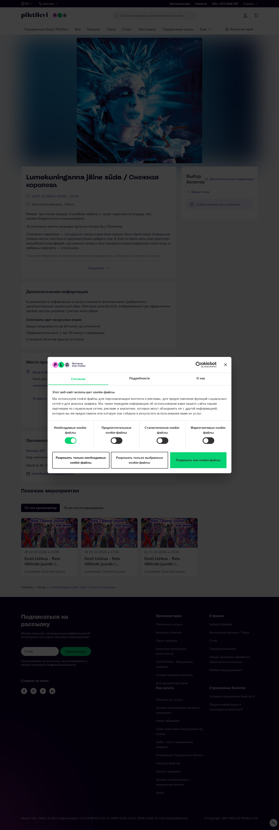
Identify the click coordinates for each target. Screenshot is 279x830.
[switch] (116, 440)
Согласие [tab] (78, 378)
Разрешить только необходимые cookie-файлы (81, 460)
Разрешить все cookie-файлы (198, 460)
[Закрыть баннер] (225, 364)
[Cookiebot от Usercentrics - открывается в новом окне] (199, 365)
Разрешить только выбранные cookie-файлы (139, 460)
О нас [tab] (200, 378)
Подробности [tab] (139, 378)
